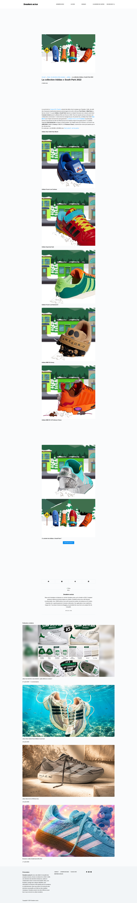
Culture (73, 4)
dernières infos (60, 4)
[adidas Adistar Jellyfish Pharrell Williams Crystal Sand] (68, 711)
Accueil (44, 77)
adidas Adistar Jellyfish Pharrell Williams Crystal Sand (33, 738)
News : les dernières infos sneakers (56, 77)
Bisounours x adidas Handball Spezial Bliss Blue (32, 858)
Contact (56, 871)
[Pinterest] (75, 581)
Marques (84, 4)
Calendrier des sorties (98, 4)
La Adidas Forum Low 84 (76, 118)
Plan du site (74, 871)
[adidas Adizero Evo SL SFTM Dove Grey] (68, 771)
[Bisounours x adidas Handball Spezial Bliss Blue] (68, 831)
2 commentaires (35, 681)
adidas (68, 77)
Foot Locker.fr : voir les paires (71, 128)
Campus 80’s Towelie (55, 109)
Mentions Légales (58, 873)
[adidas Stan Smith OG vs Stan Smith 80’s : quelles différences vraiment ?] (68, 651)
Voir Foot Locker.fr (68, 542)
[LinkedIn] (88, 581)
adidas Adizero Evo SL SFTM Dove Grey (30, 798)
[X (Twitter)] (61, 581)
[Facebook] (48, 581)
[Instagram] (91, 871)
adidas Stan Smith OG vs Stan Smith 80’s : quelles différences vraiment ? (37, 678)
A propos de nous (64, 871)
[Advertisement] (68, 19)
